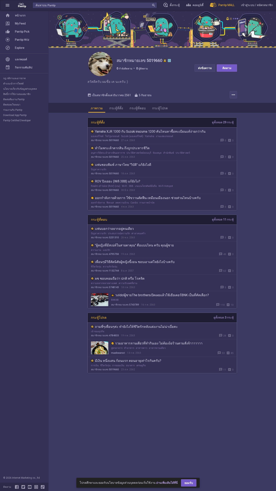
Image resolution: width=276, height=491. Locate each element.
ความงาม (96, 250)
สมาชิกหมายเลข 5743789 (125, 304)
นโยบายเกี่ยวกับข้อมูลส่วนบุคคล (20, 88)
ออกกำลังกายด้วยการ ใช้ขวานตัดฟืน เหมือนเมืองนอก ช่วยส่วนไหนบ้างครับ (148, 198)
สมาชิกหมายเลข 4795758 (105, 254)
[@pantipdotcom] (37, 487)
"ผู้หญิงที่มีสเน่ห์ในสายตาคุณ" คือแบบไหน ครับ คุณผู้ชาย (134, 245)
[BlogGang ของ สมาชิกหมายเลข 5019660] (169, 60)
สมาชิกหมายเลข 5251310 (105, 237)
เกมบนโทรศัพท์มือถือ (146, 186)
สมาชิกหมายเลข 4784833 (105, 335)
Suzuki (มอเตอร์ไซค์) (132, 136)
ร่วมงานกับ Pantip (12, 110)
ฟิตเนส (110, 202)
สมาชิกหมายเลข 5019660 (105, 140)
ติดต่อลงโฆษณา (11, 104)
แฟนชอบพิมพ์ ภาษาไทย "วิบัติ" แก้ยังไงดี (123, 165)
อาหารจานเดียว (157, 348)
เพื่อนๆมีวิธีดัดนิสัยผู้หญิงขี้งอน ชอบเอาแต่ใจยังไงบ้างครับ (135, 262)
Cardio (134, 202)
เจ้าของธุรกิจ (97, 331)
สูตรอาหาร (116, 348)
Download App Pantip (14, 115)
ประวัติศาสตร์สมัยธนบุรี (138, 152)
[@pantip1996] (42, 487)
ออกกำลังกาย (98, 202)
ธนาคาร (130, 365)
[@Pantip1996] (24, 487)
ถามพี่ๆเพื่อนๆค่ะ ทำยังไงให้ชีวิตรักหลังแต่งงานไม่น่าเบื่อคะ (136, 327)
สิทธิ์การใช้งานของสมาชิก (17, 94)
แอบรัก (106, 250)
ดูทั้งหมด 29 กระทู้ (223, 122)
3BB (131, 186)
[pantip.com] (22, 5)
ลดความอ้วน (122, 202)
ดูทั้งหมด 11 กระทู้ (223, 219)
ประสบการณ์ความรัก (119, 233)
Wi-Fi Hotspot (165, 186)
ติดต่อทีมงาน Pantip (13, 99)
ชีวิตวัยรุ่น (96, 266)
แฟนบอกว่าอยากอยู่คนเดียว (114, 229)
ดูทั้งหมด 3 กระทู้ (224, 317)
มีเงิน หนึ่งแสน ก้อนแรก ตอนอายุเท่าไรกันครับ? (128, 361)
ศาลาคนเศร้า (139, 233)
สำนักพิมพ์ (168, 152)
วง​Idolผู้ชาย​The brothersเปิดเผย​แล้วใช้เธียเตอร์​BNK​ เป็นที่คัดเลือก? (162, 295)
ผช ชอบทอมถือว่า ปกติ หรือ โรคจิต (119, 278)
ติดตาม (226, 68)
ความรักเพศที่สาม (128, 283)
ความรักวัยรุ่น (110, 266)
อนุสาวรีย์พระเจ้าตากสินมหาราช (108, 152)
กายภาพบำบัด (147, 202)
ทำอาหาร (129, 348)
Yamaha (149, 136)
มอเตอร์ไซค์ (97, 136)
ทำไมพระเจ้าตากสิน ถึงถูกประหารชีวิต (122, 148)
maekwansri (118, 352)
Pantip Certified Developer (17, 120)
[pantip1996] (30, 487)
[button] (7, 5)
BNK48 (115, 299)
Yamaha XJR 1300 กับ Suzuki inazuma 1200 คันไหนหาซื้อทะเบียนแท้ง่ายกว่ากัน (150, 131)
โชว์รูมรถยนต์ (112, 136)
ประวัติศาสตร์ (183, 152)
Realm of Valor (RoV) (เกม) (105, 186)
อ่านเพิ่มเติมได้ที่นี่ (167, 482)
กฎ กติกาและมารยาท (14, 78)
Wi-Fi (124, 186)
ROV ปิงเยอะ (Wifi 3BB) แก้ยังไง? (117, 181)
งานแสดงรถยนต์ (164, 136)
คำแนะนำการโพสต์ (13, 83)
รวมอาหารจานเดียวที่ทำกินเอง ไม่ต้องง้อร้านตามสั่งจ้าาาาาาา (158, 343)
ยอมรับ (188, 483)
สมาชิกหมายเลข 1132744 (105, 270)
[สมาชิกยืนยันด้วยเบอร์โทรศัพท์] (165, 60)
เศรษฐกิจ (141, 365)
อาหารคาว (141, 348)
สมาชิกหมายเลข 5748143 (105, 287)
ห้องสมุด (157, 152)
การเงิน (95, 365)
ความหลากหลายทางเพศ (104, 283)
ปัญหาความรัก (98, 169)
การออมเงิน (118, 365)
